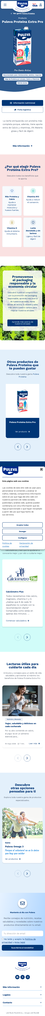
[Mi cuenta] (41, 5)
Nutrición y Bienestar (14, 719)
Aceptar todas (22, 525)
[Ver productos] (20, 859)
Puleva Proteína (28, 13)
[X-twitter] (22, 977)
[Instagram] (28, 977)
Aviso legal (19, 942)
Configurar (22, 538)
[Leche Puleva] (22, 6)
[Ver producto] (29, 432)
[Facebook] (17, 977)
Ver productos (11, 859)
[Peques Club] (35, 4)
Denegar (22, 531)
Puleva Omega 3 (14, 846)
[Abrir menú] (5, 4)
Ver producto (21, 431)
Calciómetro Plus (15, 591)
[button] (41, 469)
